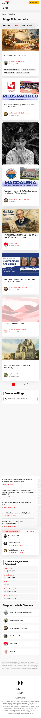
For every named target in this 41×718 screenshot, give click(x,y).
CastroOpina (8, 568)
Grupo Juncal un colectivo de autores (21, 612)
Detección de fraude (28, 69)
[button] (38, 25)
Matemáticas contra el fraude (14, 56)
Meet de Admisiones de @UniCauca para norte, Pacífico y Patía (19, 280)
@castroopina (11, 571)
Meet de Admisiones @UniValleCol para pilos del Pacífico (18, 106)
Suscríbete (34, 3)
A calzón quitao (9, 575)
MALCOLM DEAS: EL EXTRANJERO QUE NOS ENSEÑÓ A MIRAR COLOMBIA (20, 236)
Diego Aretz (14, 243)
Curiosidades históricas (11, 69)
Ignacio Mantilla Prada (17, 62)
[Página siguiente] (27, 384)
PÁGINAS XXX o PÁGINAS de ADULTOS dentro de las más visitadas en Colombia (17, 481)
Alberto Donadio (11, 591)
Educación (24, 25)
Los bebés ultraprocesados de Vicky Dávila (16, 513)
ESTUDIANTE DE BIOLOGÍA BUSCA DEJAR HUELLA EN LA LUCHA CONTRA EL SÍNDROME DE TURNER (18, 492)
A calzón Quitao (11, 578)
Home (4, 14)
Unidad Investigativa (10, 589)
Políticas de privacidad (19, 703)
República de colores (16, 550)
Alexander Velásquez (10, 507)
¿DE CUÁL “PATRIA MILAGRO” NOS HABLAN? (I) (16, 367)
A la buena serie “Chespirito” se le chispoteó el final (17, 503)
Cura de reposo (14, 543)
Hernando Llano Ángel (17, 374)
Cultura (31, 25)
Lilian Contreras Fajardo (17, 636)
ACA (8, 584)
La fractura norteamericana (13, 324)
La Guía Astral (8, 582)
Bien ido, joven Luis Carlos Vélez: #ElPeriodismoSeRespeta (12, 522)
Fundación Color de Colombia (20, 113)
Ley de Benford (9, 73)
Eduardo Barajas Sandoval (18, 330)
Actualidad (15, 25)
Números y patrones (23, 73)
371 (24, 384)
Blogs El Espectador (15, 19)
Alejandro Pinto (8, 484)
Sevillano (12, 651)
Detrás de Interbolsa (10, 596)
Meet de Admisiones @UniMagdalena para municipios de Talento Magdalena (20, 192)
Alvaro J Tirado (8, 497)
